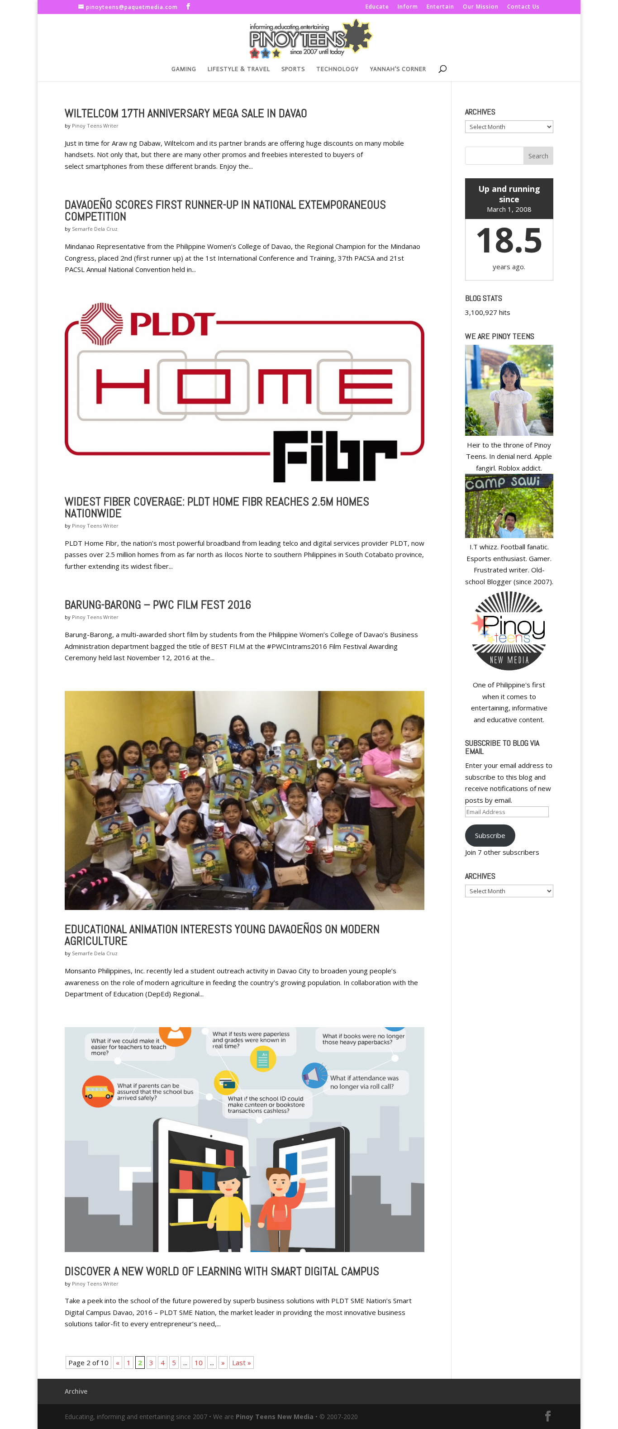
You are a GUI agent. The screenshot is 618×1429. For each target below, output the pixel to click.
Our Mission (481, 7)
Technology (337, 69)
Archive (76, 1391)
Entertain (440, 7)
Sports (293, 69)
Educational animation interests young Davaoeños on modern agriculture (222, 935)
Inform (408, 7)
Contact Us (523, 7)
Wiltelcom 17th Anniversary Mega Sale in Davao (186, 113)
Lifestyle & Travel (239, 69)
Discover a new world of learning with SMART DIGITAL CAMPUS (222, 1271)
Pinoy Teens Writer (95, 125)
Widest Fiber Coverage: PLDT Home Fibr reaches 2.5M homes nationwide (217, 507)
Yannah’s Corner (398, 69)
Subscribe (490, 835)
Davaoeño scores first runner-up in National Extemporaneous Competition (225, 210)
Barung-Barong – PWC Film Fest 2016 (158, 604)
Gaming (183, 69)
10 (199, 1362)
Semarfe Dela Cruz (95, 228)
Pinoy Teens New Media (275, 1416)
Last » (241, 1362)
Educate (377, 7)
